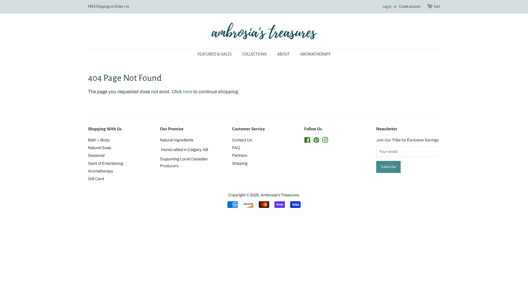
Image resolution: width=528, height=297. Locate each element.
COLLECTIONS (254, 54)
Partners (239, 155)
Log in (387, 7)
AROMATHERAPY (315, 54)
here (187, 91)
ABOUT (283, 54)
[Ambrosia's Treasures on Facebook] (307, 141)
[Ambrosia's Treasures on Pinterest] (316, 141)
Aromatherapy (100, 171)
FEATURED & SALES (214, 54)
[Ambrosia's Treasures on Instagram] (325, 141)
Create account (409, 7)
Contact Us (242, 140)
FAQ (236, 147)
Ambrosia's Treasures (280, 195)
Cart (437, 7)
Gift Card (96, 179)
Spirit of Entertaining (105, 163)
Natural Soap (99, 147)
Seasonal (96, 155)
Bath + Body (98, 140)
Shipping (240, 163)
